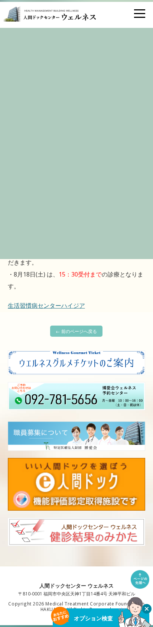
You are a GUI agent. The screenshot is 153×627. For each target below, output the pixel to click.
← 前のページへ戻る (76, 331)
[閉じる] (147, 609)
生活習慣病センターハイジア (46, 305)
